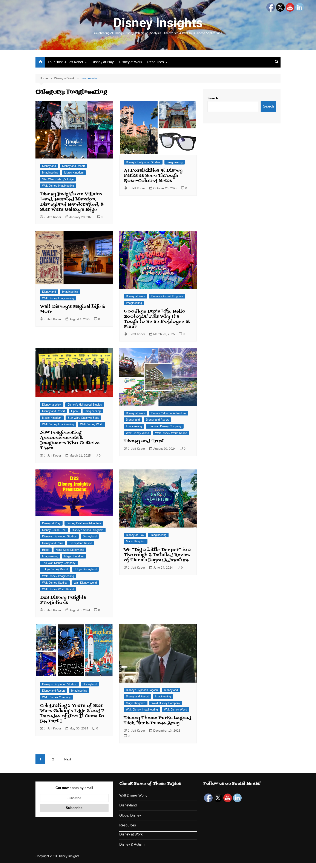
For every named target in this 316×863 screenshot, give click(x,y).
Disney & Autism (131, 844)
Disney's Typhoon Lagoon (142, 690)
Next (67, 759)
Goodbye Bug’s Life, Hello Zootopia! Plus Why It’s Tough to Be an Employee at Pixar (157, 319)
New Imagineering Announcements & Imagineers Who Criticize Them (70, 440)
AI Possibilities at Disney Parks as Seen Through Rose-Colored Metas (153, 175)
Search (212, 98)
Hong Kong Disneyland (70, 549)
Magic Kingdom (74, 172)
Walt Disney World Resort (171, 433)
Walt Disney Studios (54, 582)
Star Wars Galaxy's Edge (58, 179)
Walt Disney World (91, 424)
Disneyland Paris (52, 543)
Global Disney (130, 815)
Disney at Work (130, 62)
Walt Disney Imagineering (58, 185)
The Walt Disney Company (164, 426)
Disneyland (49, 166)
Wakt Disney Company (56, 697)
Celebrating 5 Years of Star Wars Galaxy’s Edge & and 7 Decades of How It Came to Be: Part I (72, 714)
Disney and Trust (144, 441)
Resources (155, 62)
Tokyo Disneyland (85, 569)
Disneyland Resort (73, 166)
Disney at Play (103, 62)
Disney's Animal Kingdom (167, 296)
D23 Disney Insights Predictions (63, 600)
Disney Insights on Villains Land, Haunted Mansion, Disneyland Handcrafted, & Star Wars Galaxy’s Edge (72, 202)
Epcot (74, 411)
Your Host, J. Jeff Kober (65, 62)
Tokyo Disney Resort (55, 569)
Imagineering (50, 172)
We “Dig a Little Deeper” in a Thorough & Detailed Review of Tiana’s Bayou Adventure (157, 555)
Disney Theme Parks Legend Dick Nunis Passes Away (157, 720)
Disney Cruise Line (54, 530)
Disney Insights (158, 22)
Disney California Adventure (168, 413)
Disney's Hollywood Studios (143, 162)
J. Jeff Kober (52, 217)
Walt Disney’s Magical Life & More (72, 309)
